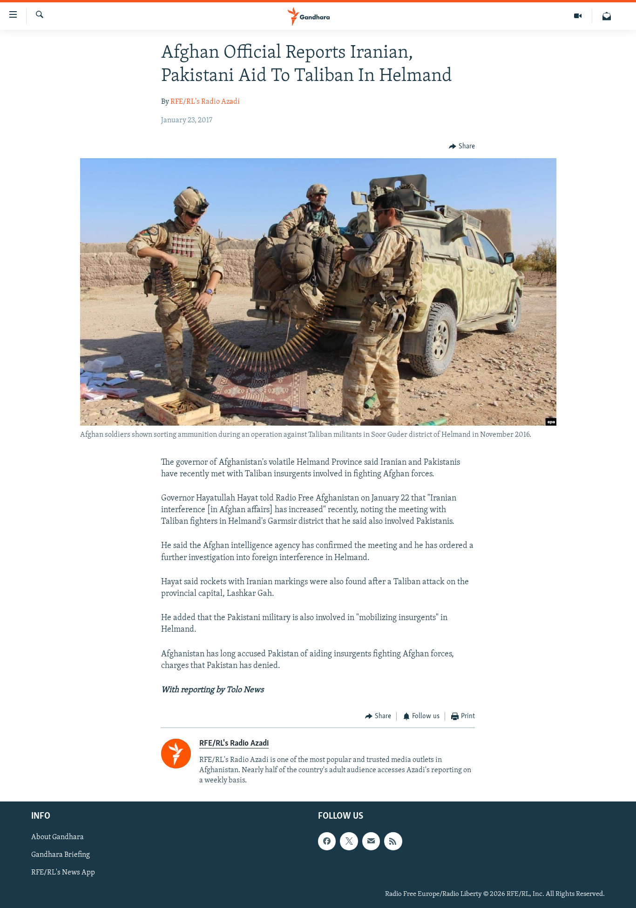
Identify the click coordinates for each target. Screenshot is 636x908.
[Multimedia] (578, 16)
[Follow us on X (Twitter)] (349, 841)
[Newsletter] (606, 16)
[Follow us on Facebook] (327, 841)
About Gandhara (57, 837)
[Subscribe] (371, 841)
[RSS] (393, 841)
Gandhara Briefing (60, 855)
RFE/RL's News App (63, 873)
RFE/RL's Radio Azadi (205, 102)
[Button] (462, 146)
